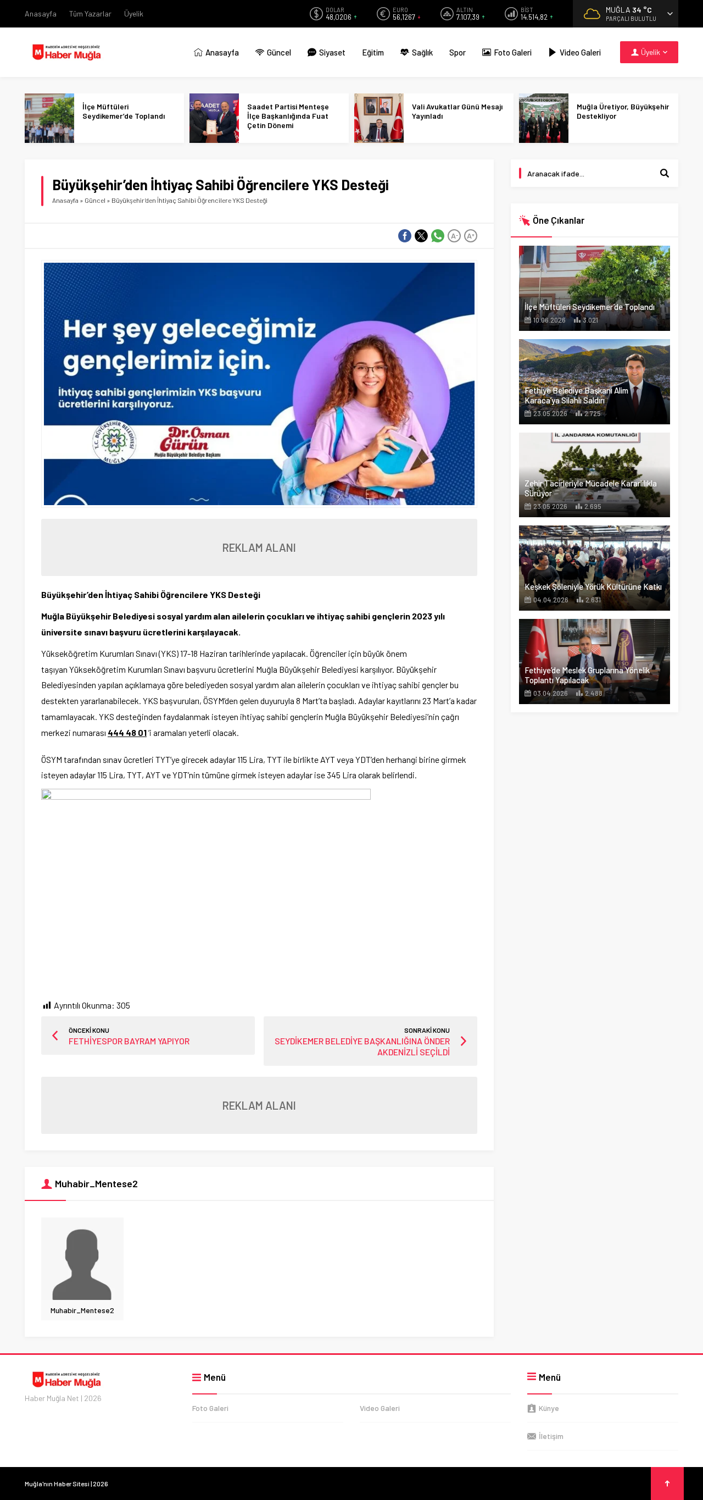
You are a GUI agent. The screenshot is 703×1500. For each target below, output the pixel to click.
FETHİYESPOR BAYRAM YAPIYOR (129, 1041)
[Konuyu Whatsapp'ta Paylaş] (437, 235)
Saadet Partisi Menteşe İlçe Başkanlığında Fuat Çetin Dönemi (288, 116)
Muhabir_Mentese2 (82, 1310)
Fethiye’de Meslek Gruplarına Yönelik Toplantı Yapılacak (587, 675)
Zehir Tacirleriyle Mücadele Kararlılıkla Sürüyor (591, 488)
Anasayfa (65, 200)
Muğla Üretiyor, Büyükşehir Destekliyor (623, 111)
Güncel (95, 200)
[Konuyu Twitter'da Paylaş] (421, 235)
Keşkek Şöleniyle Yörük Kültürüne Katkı (593, 586)
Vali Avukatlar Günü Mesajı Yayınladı (457, 111)
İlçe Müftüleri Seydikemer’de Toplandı (123, 111)
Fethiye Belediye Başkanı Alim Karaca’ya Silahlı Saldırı (576, 395)
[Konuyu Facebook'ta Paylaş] (404, 235)
